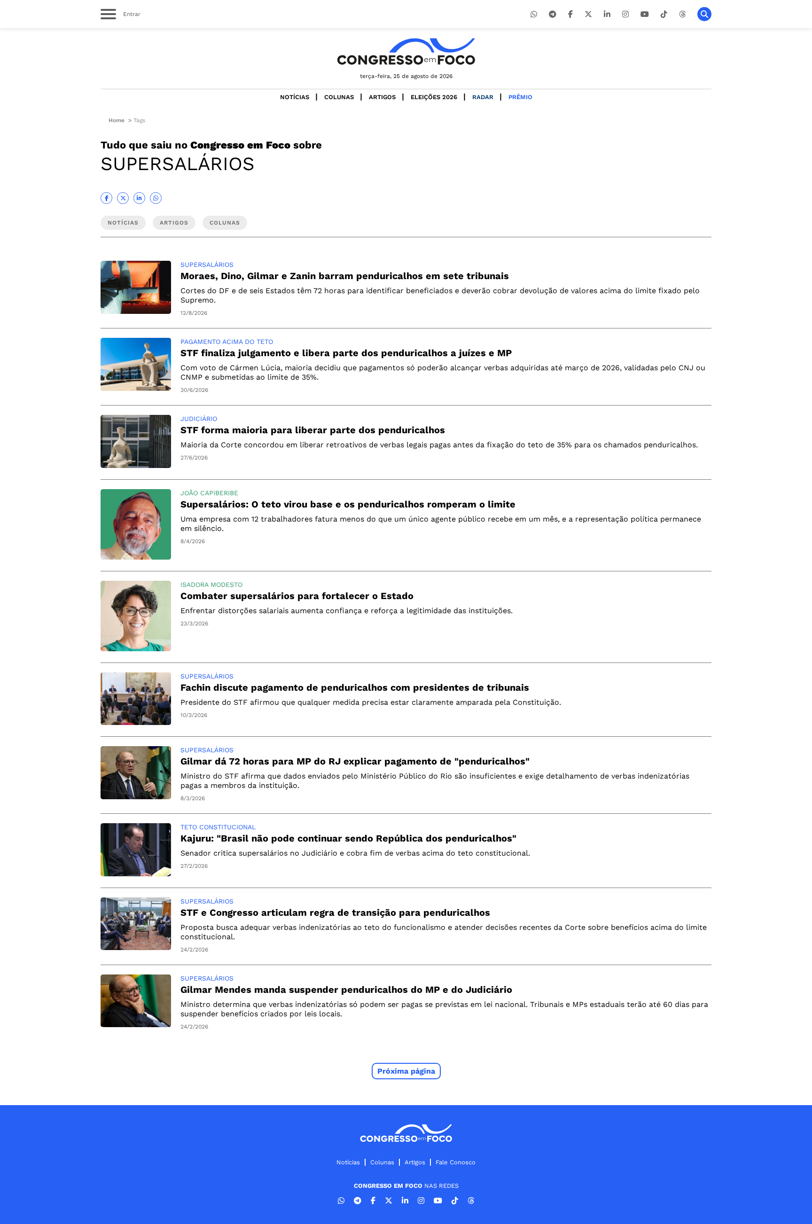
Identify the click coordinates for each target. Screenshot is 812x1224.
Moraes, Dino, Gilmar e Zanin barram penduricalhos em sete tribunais (344, 275)
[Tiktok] (664, 14)
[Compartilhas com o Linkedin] (139, 198)
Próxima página (406, 1071)
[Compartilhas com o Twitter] (123, 198)
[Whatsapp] (534, 14)
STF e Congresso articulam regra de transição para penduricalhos (335, 912)
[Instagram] (625, 14)
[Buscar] (704, 14)
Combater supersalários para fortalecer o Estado (297, 595)
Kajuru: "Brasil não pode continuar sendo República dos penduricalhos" (348, 838)
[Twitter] (588, 14)
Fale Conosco (456, 1162)
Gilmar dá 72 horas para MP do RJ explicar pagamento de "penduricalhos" (355, 761)
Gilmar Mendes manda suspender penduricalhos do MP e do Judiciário (346, 989)
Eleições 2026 (434, 97)
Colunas (339, 97)
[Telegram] (552, 14)
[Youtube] (644, 14)
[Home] (406, 51)
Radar (482, 97)
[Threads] (682, 14)
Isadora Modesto (211, 584)
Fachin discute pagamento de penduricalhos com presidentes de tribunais (354, 687)
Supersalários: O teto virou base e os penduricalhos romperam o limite (347, 504)
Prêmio (520, 97)
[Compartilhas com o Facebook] (106, 198)
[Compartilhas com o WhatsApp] (156, 198)
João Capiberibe (209, 493)
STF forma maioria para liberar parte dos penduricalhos (312, 430)
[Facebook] (570, 14)
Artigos (382, 97)
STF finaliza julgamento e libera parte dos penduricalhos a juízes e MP (346, 353)
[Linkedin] (607, 14)
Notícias (294, 97)
